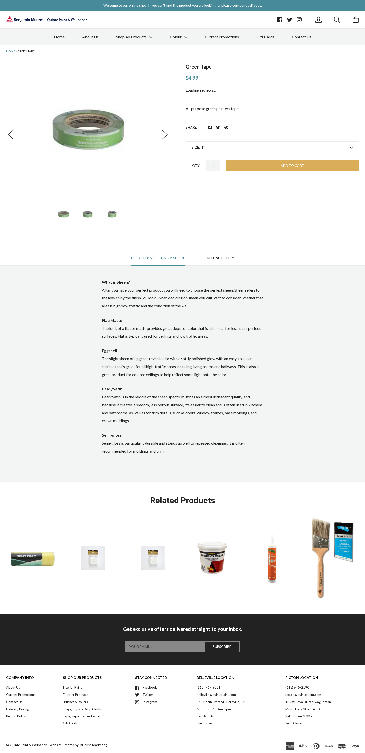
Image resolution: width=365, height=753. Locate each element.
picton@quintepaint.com (303, 695)
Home (59, 36)
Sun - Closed (294, 723)
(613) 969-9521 (208, 687)
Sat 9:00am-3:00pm (300, 716)
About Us (90, 36)
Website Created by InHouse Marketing (78, 745)
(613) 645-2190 (297, 687)
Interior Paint (72, 687)
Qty (196, 165)
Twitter (148, 695)
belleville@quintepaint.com (216, 695)
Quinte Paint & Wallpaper (28, 745)
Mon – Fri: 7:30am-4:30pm (304, 709)
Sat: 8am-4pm (207, 716)
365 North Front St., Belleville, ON (221, 702)
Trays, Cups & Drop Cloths (82, 709)
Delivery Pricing (17, 709)
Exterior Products (75, 695)
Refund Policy (16, 716)
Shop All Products (131, 36)
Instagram (150, 702)
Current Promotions (222, 36)
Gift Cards (265, 36)
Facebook (150, 687)
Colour (176, 36)
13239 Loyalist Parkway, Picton (308, 702)
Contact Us (301, 36)
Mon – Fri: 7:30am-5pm (214, 709)
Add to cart (292, 165)
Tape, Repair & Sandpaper (82, 716)
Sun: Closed (205, 723)
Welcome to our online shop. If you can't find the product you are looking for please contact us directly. (182, 5)
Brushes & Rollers (75, 702)
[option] (88, 129)
